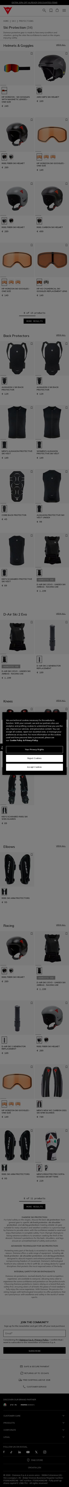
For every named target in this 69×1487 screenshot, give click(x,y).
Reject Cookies (34, 758)
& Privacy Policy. (30, 740)
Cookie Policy (16, 740)
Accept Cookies (34, 767)
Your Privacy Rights (34, 749)
